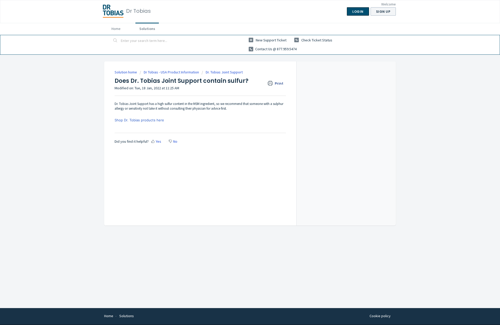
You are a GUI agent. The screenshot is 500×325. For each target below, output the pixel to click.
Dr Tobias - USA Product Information (171, 72)
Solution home (126, 72)
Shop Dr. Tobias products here (139, 120)
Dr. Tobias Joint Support (224, 72)
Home (116, 28)
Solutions (147, 28)
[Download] (240, 95)
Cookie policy (380, 316)
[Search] (115, 41)
